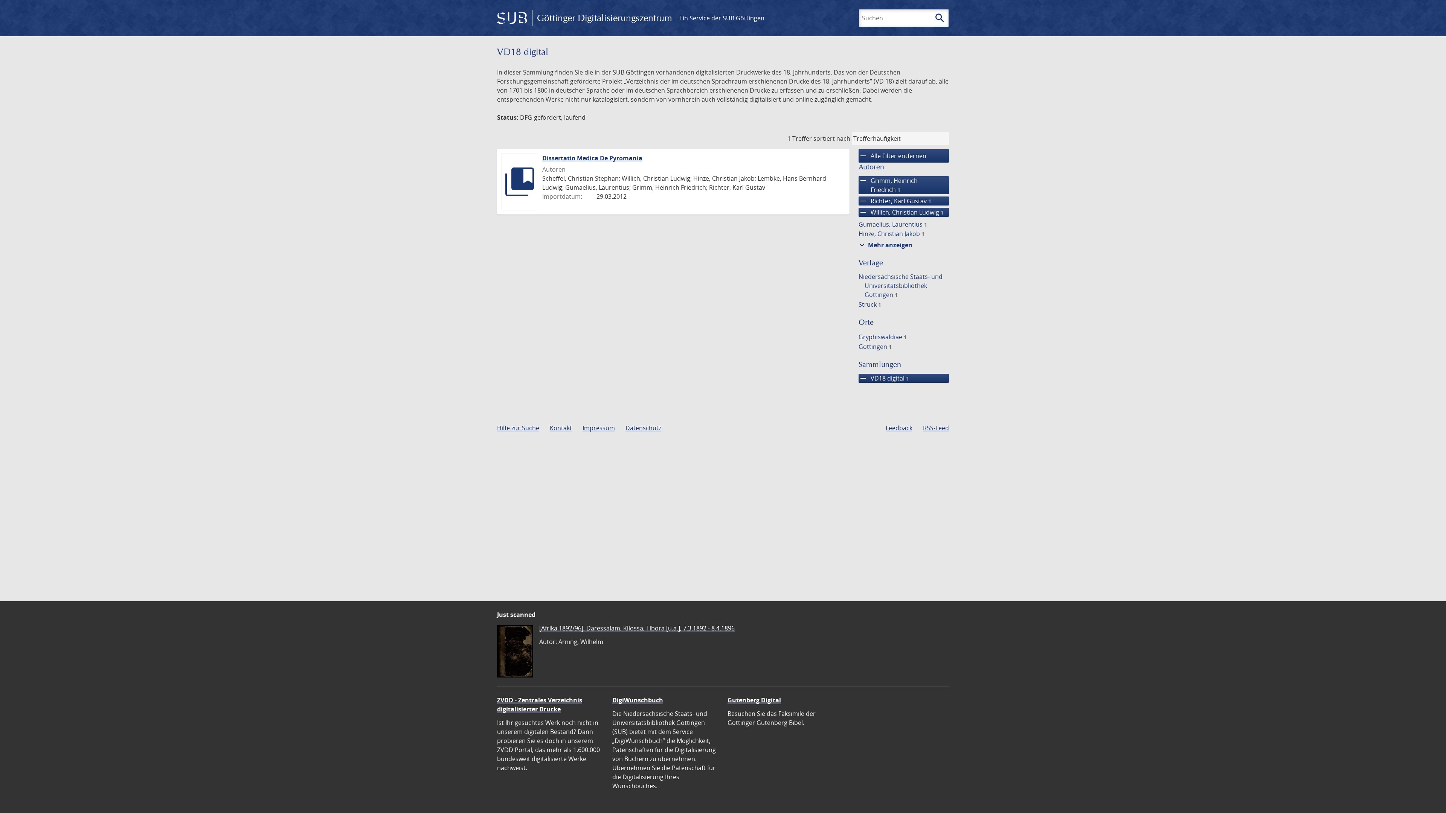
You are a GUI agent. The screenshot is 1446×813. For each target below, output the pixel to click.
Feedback (899, 428)
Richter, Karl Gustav (895, 201)
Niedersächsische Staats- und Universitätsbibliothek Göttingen (901, 286)
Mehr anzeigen (884, 245)
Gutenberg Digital (754, 700)
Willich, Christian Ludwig (901, 212)
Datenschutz (643, 428)
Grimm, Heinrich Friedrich (888, 185)
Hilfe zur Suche (518, 428)
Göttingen (875, 347)
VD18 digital (884, 378)
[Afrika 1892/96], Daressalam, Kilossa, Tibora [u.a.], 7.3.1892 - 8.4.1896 (637, 628)
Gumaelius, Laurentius (893, 224)
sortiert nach (831, 138)
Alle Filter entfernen (892, 155)
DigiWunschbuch (637, 700)
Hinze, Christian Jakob (891, 234)
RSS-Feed (936, 428)
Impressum (599, 428)
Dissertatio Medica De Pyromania (592, 158)
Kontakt (561, 428)
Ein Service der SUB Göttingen (721, 18)
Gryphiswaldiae (883, 337)
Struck (870, 304)
